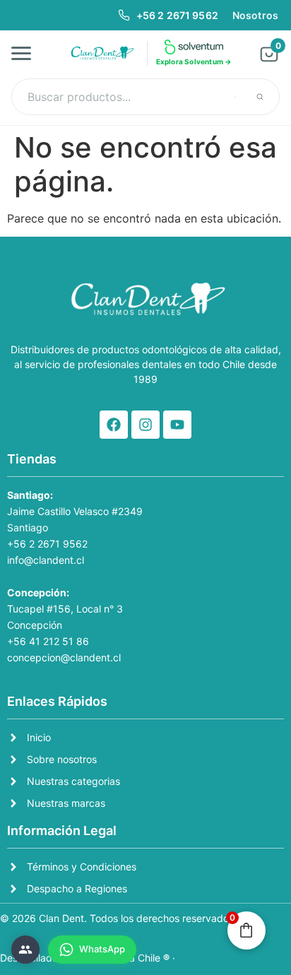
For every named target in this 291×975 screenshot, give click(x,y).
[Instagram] (145, 424)
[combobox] (145, 96)
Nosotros (255, 15)
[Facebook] (114, 424)
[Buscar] (259, 96)
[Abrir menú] (25, 53)
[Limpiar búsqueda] (235, 96)
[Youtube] (177, 424)
